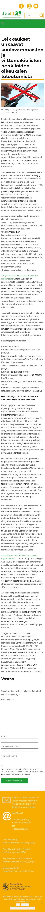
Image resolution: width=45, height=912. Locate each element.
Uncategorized (32, 110)
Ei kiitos (25, 905)
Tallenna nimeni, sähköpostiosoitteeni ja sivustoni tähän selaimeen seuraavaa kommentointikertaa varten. (22, 771)
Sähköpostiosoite (11, 746)
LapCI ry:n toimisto (18, 110)
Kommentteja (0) (10, 112)
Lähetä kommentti (14, 781)
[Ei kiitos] (42, 902)
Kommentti (7, 700)
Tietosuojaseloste (20, 829)
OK (18, 905)
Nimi (4, 736)
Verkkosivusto (9, 756)
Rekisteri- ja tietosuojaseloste (22, 908)
